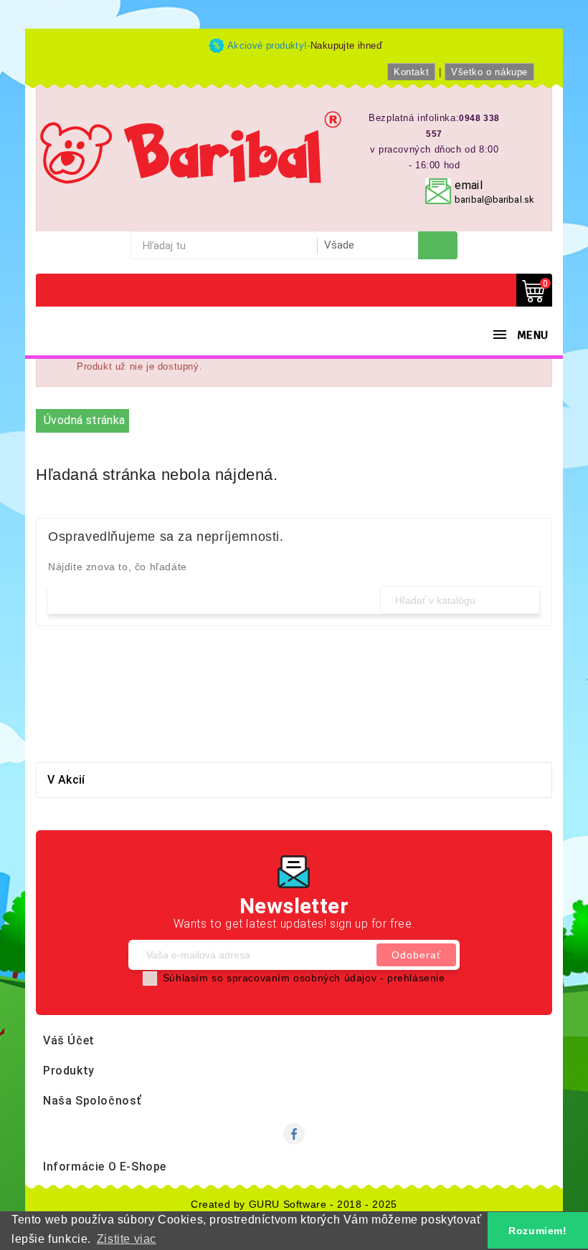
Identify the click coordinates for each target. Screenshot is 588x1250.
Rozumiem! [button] (537, 1230)
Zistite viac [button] (126, 1239)
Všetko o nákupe (489, 72)
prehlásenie (416, 978)
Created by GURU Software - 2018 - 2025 (294, 1204)
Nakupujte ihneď (346, 45)
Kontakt (411, 72)
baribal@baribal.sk (494, 199)
